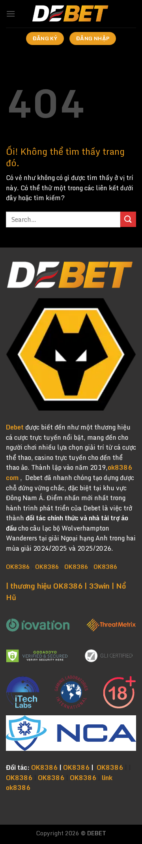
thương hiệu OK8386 (46, 586)
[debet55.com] (71, 13)
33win (99, 586)
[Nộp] (128, 219)
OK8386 (18, 566)
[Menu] (10, 13)
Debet (15, 427)
